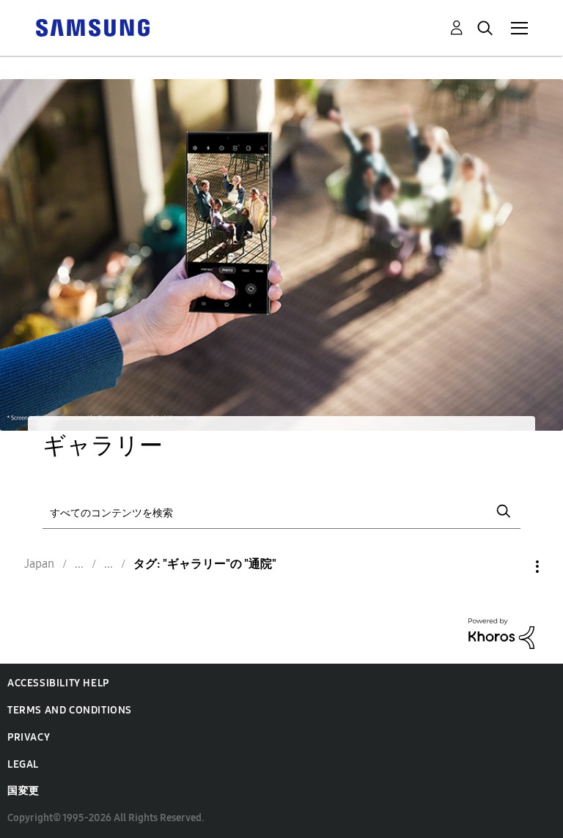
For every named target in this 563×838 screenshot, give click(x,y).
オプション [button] (512, 566)
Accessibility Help (58, 683)
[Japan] (92, 27)
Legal (23, 764)
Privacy (28, 737)
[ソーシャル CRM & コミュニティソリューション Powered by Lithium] (501, 632)
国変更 (23, 791)
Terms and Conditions (69, 710)
